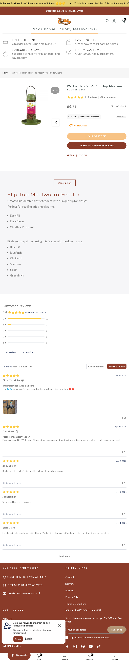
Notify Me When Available (97, 145)
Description (64, 182)
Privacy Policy (72, 597)
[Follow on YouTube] (91, 646)
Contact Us (71, 577)
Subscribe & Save (12, 645)
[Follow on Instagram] (75, 646)
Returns (69, 590)
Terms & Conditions (75, 603)
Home (5, 72)
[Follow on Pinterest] (83, 646)
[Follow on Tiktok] (99, 646)
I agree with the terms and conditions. (90, 637)
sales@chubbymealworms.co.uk (23, 593)
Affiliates (7, 618)
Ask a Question (77, 155)
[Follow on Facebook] (67, 646)
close (127, 3)
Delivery (69, 583)
